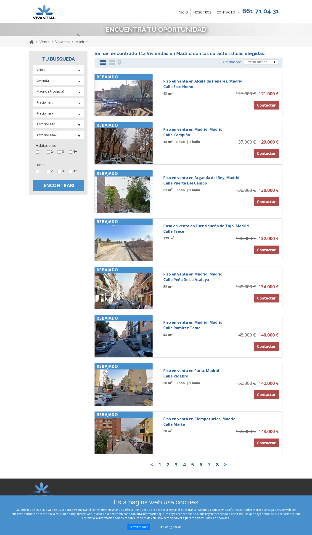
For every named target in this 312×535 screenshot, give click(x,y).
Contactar (266, 105)
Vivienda (62, 41)
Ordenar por (232, 62)
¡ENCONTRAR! (58, 185)
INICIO (183, 12)
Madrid (81, 41)
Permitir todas (139, 527)
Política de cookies (217, 518)
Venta (45, 41)
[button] (99, 95)
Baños (40, 165)
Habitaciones (46, 145)
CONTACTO (226, 12)
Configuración (172, 527)
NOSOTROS (202, 12)
